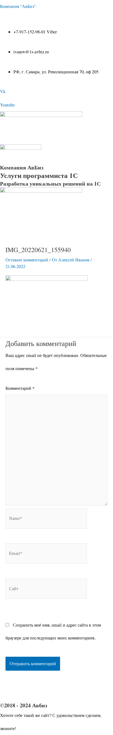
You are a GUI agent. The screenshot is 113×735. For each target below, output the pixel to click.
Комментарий (20, 388)
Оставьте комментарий (26, 260)
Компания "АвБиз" (18, 6)
